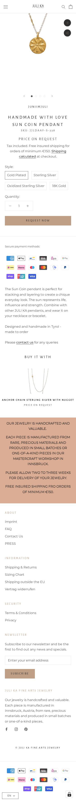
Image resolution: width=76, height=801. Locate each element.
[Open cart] (70, 7)
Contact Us (14, 536)
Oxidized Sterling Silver (25, 186)
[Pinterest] (26, 729)
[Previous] (24, 96)
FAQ (8, 529)
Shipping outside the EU (25, 582)
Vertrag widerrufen (20, 589)
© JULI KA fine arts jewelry (37, 747)
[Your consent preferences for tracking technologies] (69, 794)
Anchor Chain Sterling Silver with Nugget (38, 400)
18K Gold (59, 186)
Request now (38, 220)
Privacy (10, 620)
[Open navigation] (6, 6)
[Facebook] (6, 729)
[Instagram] (16, 729)
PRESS (10, 543)
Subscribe (20, 673)
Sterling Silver (45, 175)
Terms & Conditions (20, 613)
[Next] (52, 96)
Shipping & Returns (21, 567)
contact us (24, 342)
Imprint (11, 522)
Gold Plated (16, 175)
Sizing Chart (14, 575)
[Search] (63, 6)
